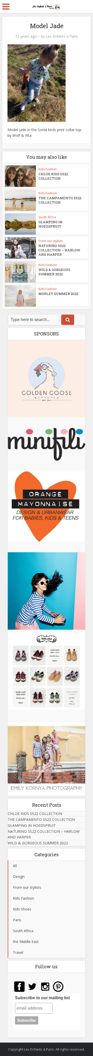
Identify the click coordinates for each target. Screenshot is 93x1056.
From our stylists (50, 241)
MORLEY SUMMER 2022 (58, 293)
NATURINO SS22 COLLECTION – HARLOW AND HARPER (59, 250)
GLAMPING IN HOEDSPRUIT (50, 224)
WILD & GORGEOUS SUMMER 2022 (54, 271)
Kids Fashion (47, 169)
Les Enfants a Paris (62, 36)
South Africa (47, 217)
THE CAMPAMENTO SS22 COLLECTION (59, 200)
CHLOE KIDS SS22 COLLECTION (53, 176)
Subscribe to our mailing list (42, 998)
